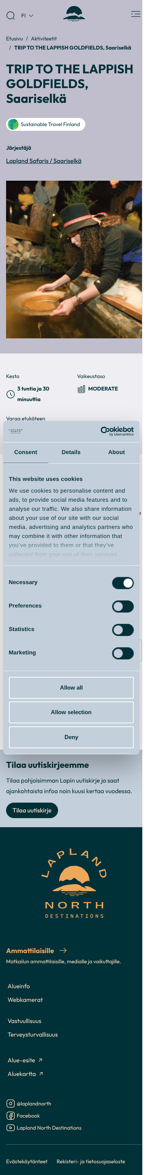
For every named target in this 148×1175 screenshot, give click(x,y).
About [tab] (116, 452)
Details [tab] (71, 452)
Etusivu (14, 38)
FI (23, 15)
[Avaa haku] (10, 15)
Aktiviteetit (44, 38)
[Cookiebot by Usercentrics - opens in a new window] (101, 431)
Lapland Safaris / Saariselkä (44, 161)
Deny (71, 737)
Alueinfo (19, 986)
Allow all (71, 687)
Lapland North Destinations (49, 1128)
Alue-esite (21, 1060)
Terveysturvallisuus (33, 1034)
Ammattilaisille (30, 950)
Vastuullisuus (24, 1021)
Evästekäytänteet (26, 1161)
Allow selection (71, 712)
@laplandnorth (34, 1104)
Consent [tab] (25, 452)
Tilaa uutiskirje (32, 810)
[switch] (123, 606)
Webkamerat (25, 1000)
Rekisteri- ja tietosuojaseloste (91, 1161)
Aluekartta (22, 1074)
